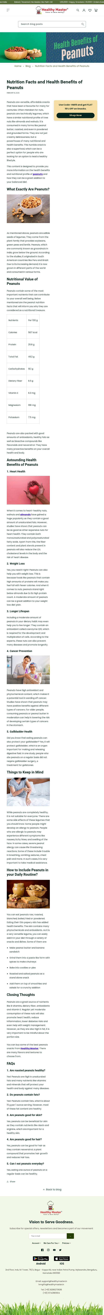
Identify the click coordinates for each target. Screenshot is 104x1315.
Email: (39, 1281)
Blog (28, 66)
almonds (25, 514)
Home (17, 66)
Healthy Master (29, 1048)
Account (35, 1243)
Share (12, 1181)
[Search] (78, 10)
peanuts (38, 174)
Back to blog (53, 1189)
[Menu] (8, 10)
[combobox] (52, 24)
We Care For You (51, 1243)
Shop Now (75, 115)
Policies (65, 1243)
